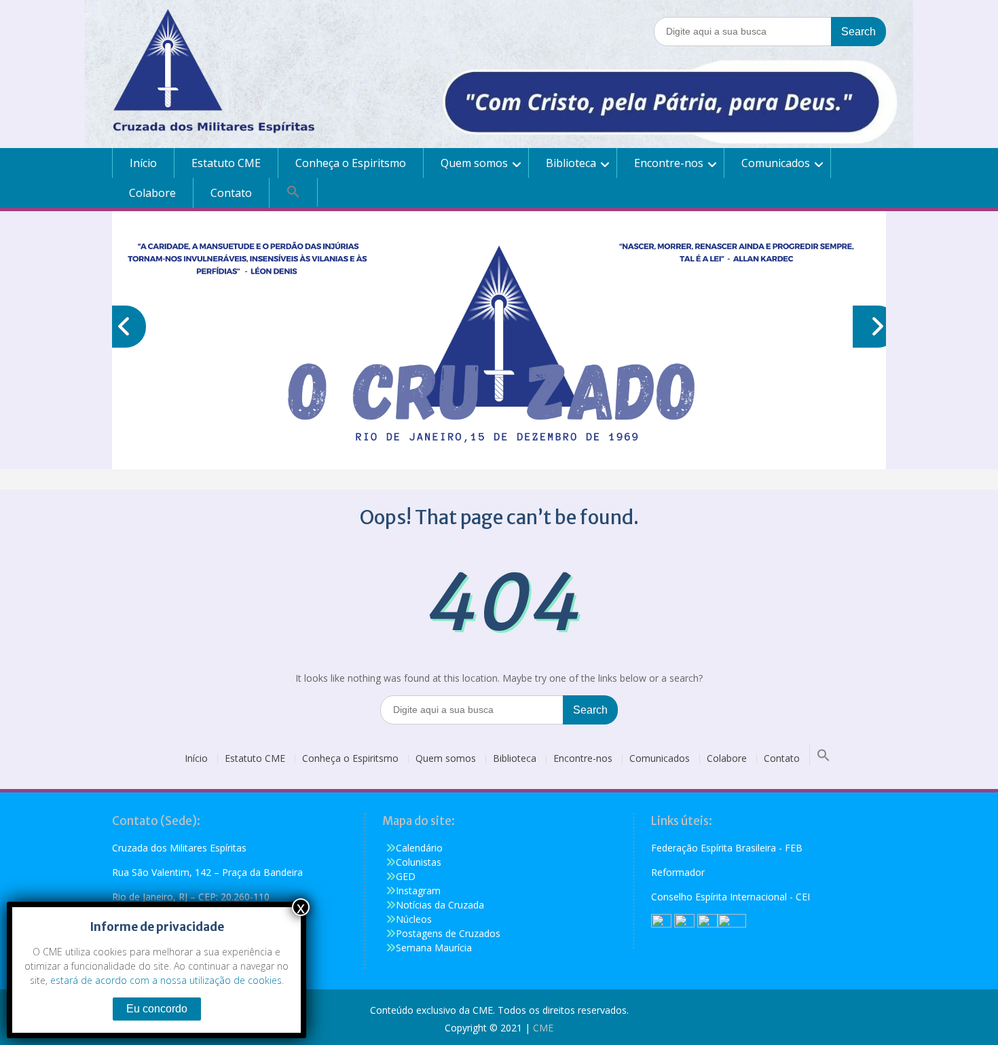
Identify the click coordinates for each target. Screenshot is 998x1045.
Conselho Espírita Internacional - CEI (730, 896)
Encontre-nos (668, 162)
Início (143, 162)
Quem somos (474, 162)
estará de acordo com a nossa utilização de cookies (166, 980)
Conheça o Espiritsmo (350, 162)
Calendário (419, 847)
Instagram (418, 890)
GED (405, 876)
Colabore (152, 192)
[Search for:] (770, 30)
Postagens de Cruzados (448, 933)
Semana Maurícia (434, 947)
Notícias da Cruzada (440, 904)
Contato (231, 192)
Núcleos (414, 919)
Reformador (678, 872)
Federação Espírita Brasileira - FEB (726, 847)
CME (543, 1027)
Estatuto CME (226, 162)
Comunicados (775, 162)
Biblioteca (571, 162)
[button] (294, 192)
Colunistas (418, 862)
